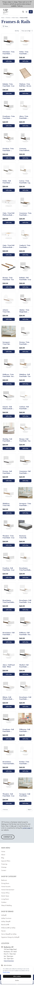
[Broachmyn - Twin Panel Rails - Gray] (25, 557)
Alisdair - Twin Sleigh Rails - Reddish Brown (24, 311)
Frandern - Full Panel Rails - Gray (8, 569)
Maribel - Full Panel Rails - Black (23, 666)
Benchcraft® (5, 925)
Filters (6, 26)
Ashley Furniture (6, 918)
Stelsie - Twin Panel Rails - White (23, 53)
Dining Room (5, 883)
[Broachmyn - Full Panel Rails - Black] (25, 686)
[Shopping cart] (26, 11)
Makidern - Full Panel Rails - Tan (24, 375)
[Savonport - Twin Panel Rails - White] (25, 492)
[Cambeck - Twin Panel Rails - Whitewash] (25, 234)
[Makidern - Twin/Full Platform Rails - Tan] (8, 492)
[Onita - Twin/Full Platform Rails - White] (8, 234)
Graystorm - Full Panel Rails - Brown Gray (25, 472)
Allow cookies (17, 976)
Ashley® (3, 915)
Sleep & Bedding (6, 905)
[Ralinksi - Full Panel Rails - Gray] (25, 267)
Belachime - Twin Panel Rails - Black (8, 53)
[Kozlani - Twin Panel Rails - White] (25, 751)
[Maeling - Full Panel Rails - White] (8, 428)
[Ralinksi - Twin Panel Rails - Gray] (8, 73)
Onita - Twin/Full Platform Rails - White (8, 246)
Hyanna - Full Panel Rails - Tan (24, 440)
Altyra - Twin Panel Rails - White (23, 117)
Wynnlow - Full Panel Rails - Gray (8, 795)
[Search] (23, 11)
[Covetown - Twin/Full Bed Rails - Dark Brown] (25, 137)
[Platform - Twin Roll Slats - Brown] (25, 73)
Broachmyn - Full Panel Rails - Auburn (8, 633)
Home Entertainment (7, 890)
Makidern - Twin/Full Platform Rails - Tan (8, 504)
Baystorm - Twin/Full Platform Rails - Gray (24, 537)
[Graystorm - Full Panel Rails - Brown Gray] (25, 460)
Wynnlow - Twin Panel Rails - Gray (8, 537)
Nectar (3, 931)
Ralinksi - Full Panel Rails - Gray (25, 278)
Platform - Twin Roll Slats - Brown (25, 85)
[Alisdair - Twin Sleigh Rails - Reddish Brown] (25, 299)
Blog (2, 858)
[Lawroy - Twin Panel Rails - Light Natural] (25, 170)
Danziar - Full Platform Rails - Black (8, 408)
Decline (17, 980)
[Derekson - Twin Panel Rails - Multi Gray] (8, 137)
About (3, 855)
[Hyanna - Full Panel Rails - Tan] (25, 428)
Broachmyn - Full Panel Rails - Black (25, 698)
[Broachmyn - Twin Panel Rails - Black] (8, 589)
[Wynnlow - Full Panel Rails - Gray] (8, 783)
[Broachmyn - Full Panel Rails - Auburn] (8, 622)
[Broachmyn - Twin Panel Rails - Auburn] (8, 751)
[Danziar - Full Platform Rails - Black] (8, 396)
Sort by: (17, 31)
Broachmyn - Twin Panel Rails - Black (9, 601)
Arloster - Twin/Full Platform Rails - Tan (8, 311)
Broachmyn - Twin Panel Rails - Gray (25, 569)
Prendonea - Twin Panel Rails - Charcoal (9, 117)
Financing (4, 864)
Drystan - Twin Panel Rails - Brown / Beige (24, 343)
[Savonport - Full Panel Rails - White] (25, 783)
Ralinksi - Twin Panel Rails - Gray (8, 85)
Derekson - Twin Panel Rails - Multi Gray (8, 149)
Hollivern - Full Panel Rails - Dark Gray (25, 633)
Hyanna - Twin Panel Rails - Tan (8, 278)
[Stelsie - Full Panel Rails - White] (8, 170)
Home (2, 17)
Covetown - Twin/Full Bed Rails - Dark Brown (24, 149)
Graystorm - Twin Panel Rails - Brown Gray (25, 214)
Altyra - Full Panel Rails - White (9, 666)
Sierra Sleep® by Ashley (8, 934)
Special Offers (5, 861)
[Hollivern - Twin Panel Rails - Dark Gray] (8, 363)
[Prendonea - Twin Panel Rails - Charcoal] (8, 105)
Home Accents (5, 887)
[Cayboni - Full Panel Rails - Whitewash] (25, 396)
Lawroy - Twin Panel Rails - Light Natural (25, 182)
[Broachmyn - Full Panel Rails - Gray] (25, 589)
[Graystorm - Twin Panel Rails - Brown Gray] (25, 202)
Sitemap (3, 867)
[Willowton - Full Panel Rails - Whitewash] (25, 718)
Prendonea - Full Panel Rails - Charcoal (8, 730)
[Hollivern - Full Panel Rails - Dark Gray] (25, 622)
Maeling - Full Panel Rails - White (7, 440)
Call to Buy (9, 61)
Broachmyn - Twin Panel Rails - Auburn (9, 763)
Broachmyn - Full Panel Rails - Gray (25, 601)
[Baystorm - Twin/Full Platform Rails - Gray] (25, 525)
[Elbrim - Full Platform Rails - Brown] (8, 686)
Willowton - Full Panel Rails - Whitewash (24, 730)
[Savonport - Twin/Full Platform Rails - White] (8, 331)
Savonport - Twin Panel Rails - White (25, 504)
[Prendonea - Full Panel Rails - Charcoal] (8, 718)
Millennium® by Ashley (8, 928)
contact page (26, 828)
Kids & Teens (15, 17)
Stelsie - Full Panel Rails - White (7, 182)
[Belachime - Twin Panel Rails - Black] (8, 41)
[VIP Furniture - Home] (11, 11)
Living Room (5, 899)
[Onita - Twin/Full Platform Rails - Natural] (8, 202)
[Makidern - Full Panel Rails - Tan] (25, 363)
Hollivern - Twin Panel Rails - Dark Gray (8, 375)
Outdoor (3, 902)
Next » (29, 809)
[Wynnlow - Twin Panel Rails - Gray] (8, 525)
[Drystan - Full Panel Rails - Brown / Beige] (8, 460)
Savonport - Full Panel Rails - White (24, 795)
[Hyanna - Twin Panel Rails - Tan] (8, 267)
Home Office (5, 893)
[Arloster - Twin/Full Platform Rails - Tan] (8, 299)
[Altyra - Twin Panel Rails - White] (25, 105)
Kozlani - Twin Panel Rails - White (24, 763)
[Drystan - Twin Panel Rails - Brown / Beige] (25, 331)
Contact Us (7, 837)
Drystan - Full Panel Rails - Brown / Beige (7, 472)
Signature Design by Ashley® (10, 937)
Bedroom (4, 880)
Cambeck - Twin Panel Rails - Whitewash (24, 246)
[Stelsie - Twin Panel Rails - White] (25, 41)
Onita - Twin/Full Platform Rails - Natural (8, 214)
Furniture (8, 17)
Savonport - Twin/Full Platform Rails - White (8, 343)
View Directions (9, 961)
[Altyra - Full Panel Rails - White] (8, 654)
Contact (3, 870)
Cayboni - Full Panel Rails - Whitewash (24, 408)
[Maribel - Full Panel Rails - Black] (25, 654)
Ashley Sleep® (5, 921)
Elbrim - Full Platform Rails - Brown (8, 698)
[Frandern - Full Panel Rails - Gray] (8, 557)
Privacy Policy (6, 972)
